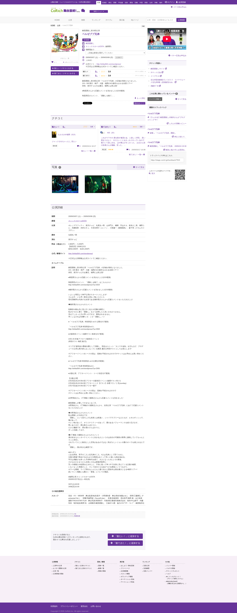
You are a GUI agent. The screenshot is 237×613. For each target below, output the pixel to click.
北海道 (104, 2)
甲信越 (120, 2)
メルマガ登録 (170, 568)
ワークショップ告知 (127, 582)
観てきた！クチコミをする (64, 73)
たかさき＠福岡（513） (67, 135)
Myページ (135, 20)
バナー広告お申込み (179, 7)
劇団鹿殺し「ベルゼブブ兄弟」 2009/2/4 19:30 (168, 146)
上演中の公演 (57, 565)
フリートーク (125, 568)
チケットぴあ (156, 72)
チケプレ (109, 20)
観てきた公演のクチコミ (84, 568)
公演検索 (181, 20)
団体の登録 (102, 571)
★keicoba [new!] (176, 582)
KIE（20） (111, 133)
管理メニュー (98, 11)
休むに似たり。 (180, 137)
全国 (98, 2)
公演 (70, 20)
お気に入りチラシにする (71, 62)
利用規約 (54, 606)
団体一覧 (101, 565)
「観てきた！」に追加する (126, 543)
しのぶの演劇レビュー (177, 123)
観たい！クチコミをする (63, 68)
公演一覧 (56, 571)
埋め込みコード (139, 103)
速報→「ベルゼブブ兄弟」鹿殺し (163, 133)
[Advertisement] (118, 594)
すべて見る (140, 167)
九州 (150, 2)
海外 (160, 2)
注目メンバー (147, 571)
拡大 (153, 173)
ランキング (96, 20)
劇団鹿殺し (90, 43)
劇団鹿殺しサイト (157, 69)
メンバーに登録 (154, 99)
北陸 (126, 2)
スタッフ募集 (125, 574)
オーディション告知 (127, 579)
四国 (146, 2)
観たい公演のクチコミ (83, 565)
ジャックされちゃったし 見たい (64, 141)
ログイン (171, 2)
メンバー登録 (170, 565)
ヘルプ (168, 574)
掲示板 (122, 20)
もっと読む (141, 98)
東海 (131, 2)
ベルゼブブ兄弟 (90, 34)
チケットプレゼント (172, 571)
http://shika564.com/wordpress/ (109, 64)
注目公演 (146, 565)
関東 (114, 2)
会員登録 (182, 2)
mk (75, 514)
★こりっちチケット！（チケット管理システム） (175, 578)
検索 (83, 20)
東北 (110, 2)
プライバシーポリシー (69, 606)
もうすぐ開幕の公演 (59, 568)
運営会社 (84, 606)
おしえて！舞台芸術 (127, 565)
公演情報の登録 (58, 574)
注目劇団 (146, 568)
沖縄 (155, 2)
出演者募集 (124, 571)
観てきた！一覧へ (136, 154)
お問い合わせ (96, 606)
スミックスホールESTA (95, 46)
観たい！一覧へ (87, 151)
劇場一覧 (101, 568)
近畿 (136, 2)
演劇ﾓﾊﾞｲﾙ (154, 86)
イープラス (155, 76)
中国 (141, 2)
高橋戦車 (77, 516)
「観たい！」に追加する (127, 536)
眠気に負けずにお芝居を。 (176, 150)
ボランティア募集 (127, 576)
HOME (57, 20)
